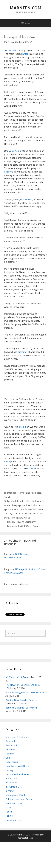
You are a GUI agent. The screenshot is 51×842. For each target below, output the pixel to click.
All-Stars (31, 468)
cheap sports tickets (21, 505)
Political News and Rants (18, 799)
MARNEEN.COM (25, 8)
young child (15, 150)
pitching (22, 351)
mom (7, 461)
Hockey (9, 770)
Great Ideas (11, 761)
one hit (22, 426)
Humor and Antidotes (29, 492)
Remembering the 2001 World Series (25, 692)
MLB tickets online (22, 513)
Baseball (12, 492)
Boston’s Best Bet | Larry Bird (21, 707)
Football (9, 753)
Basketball (11, 745)
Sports (7, 496)
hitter (25, 53)
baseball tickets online (19, 501)
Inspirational (12, 782)
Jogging (9, 790)
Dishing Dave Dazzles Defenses (21, 700)
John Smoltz (26, 199)
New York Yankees (20, 517)
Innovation (11, 778)
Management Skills (15, 795)
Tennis (9, 815)
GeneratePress (25, 837)
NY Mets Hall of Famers (18, 677)
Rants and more (13, 803)
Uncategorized (13, 819)
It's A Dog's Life (13, 786)
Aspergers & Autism (16, 737)
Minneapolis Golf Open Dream (23, 526)
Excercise (10, 749)
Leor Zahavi (25, 509)
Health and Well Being (17, 766)
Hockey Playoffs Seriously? (21, 521)
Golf (7, 757)
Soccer (8, 807)
